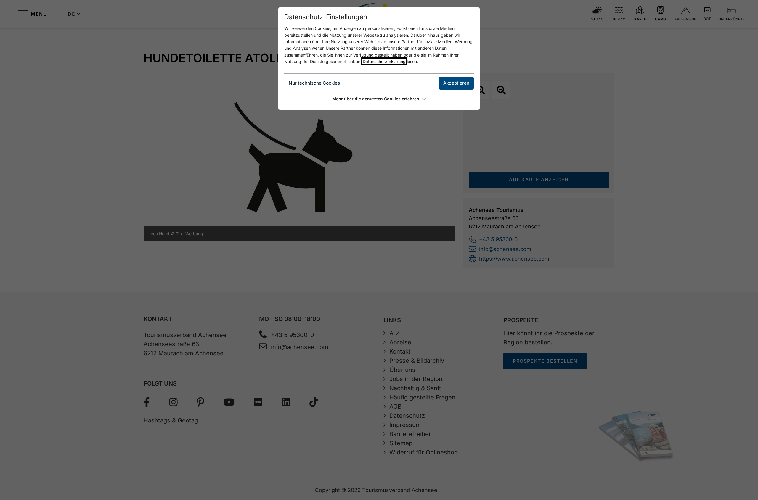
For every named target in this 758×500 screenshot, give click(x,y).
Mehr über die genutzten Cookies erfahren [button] (375, 98)
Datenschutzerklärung (384, 61)
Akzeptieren (456, 83)
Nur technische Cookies (314, 83)
